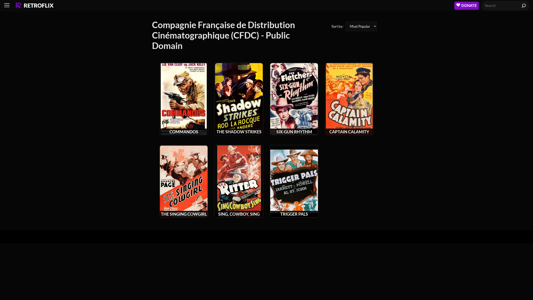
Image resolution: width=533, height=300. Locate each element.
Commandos (183, 131)
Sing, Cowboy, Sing (239, 213)
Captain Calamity (349, 131)
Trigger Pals (294, 213)
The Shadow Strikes (239, 131)
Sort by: (337, 26)
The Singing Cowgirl (184, 213)
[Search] (523, 5)
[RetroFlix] (35, 6)
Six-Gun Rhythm (294, 131)
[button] (7, 5)
